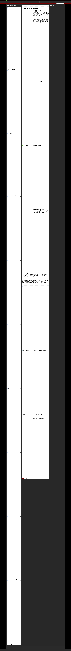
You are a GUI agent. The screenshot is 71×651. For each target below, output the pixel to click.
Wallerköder (36, 1)
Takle (30, 1)
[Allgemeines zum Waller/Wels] (27, 240)
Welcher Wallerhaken (37, 145)
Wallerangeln (19, 1)
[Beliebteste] (27, 176)
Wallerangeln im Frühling (38, 81)
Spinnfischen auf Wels (12, 195)
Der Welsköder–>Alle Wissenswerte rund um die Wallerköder (13, 643)
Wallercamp (42, 1)
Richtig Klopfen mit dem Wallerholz (12, 323)
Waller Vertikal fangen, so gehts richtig (14, 259)
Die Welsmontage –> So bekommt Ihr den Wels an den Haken (14, 579)
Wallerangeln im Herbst (37, 10)
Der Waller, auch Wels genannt (39, 209)
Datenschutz (11, 647)
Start (8, 1)
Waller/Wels (12, 1)
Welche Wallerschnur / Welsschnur (12, 451)
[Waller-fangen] (8, 0)
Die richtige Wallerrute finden (39, 414)
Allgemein (48, 1)
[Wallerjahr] (27, 11)
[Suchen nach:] (60, 3)
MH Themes (20, 650)
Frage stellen (28, 273)
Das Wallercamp (11, 132)
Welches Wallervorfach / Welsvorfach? (12, 515)
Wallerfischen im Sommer (38, 18)
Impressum (8, 647)
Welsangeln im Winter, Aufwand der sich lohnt (40, 351)
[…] (42, 15)
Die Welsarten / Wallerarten (38, 286)
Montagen (25, 1)
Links (27, 279)
